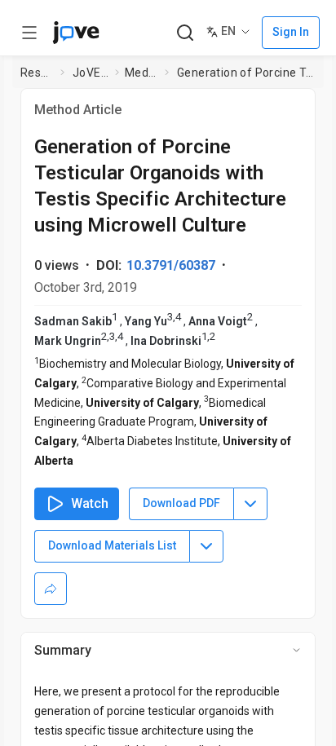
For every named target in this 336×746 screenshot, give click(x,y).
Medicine (141, 72)
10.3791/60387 (170, 265)
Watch (89, 503)
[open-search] (185, 33)
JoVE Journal (90, 72)
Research (37, 72)
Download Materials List (112, 545)
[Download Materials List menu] (206, 546)
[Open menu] (29, 33)
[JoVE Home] (75, 32)
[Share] (50, 588)
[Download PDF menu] (250, 504)
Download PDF (181, 503)
